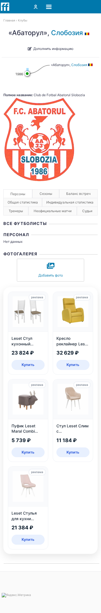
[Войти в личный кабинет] (35, 6)
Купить (28, 364)
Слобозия (67, 33)
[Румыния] (88, 33)
